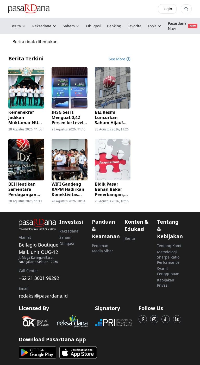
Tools (152, 25)
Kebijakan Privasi (165, 283)
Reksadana (41, 25)
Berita (15, 25)
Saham (69, 25)
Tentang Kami (169, 245)
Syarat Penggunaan (168, 271)
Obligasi (66, 243)
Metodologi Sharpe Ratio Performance (168, 257)
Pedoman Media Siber (102, 248)
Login (167, 8)
